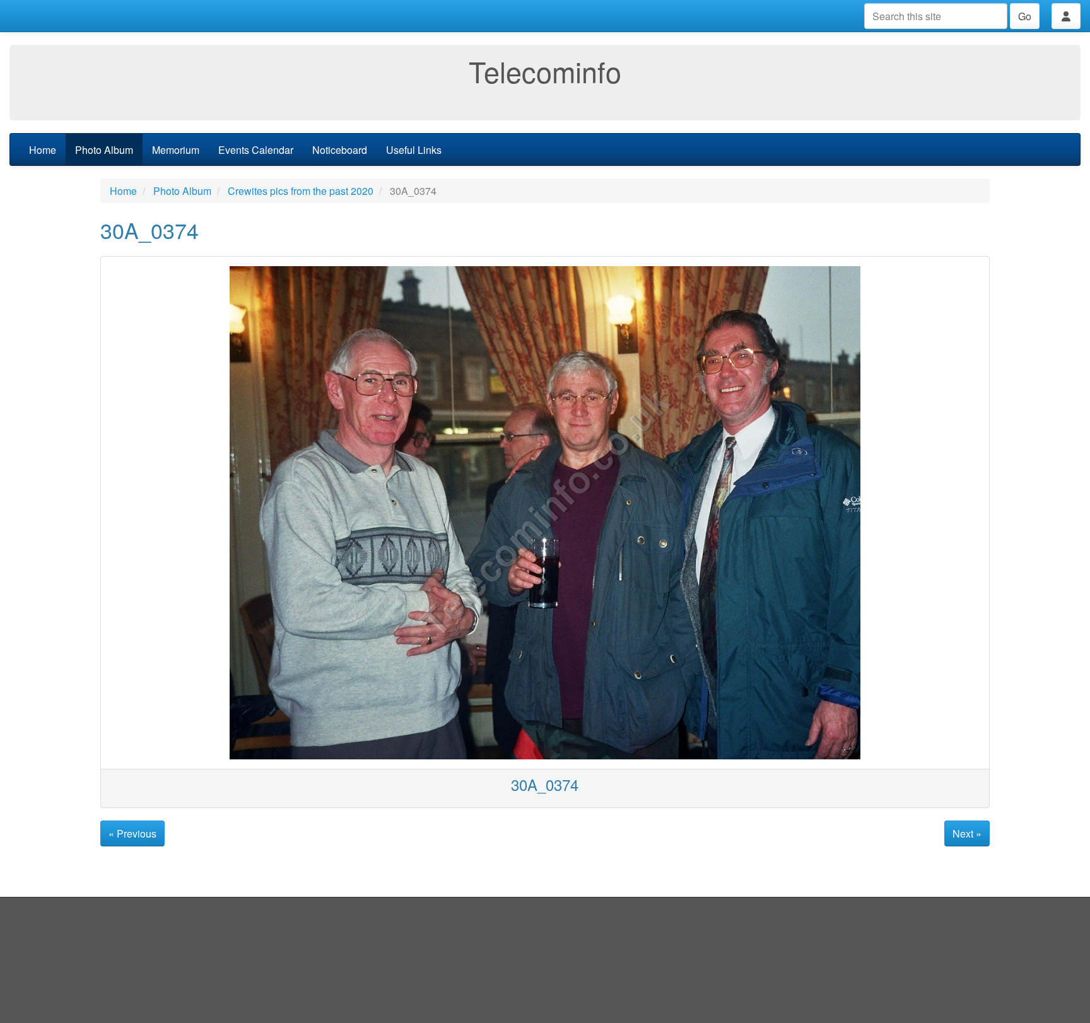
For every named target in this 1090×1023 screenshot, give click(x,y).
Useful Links (414, 150)
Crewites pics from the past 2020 (300, 191)
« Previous (132, 833)
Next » (967, 833)
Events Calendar (255, 150)
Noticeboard (339, 150)
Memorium (175, 150)
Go (1024, 16)
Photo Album (104, 150)
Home (42, 150)
